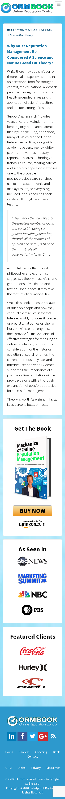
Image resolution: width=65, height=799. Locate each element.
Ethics (21, 768)
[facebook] (22, 736)
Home (10, 29)
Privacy (36, 768)
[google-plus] (43, 736)
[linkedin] (11, 736)
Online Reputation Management (34, 29)
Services (24, 752)
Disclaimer (53, 768)
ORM (8, 768)
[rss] (53, 736)
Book (56, 752)
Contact (32, 756)
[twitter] (32, 736)
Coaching (41, 752)
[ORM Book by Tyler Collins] (27, 7)
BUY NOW (32, 511)
